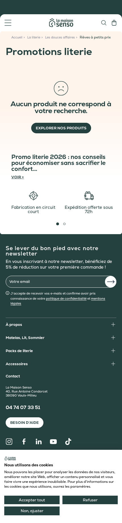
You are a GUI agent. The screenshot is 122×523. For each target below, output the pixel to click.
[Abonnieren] (110, 281)
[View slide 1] (57, 223)
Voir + (17, 177)
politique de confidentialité (66, 299)
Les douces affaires (60, 37)
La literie (33, 37)
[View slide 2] (64, 223)
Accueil (16, 37)
